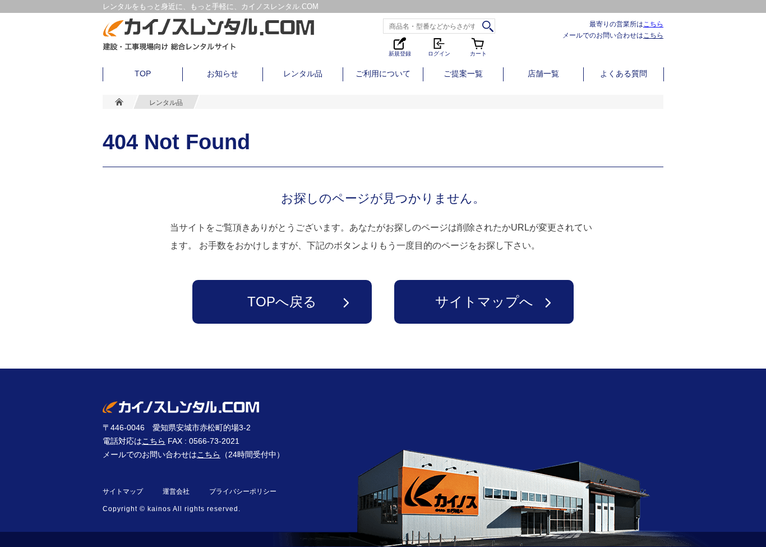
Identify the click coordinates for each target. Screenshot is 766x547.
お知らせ (222, 73)
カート (479, 46)
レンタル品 (302, 73)
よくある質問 (623, 73)
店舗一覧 (543, 73)
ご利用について (383, 73)
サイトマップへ (484, 301)
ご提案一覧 (463, 73)
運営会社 (176, 491)
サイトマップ (123, 491)
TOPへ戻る (282, 301)
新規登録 (400, 52)
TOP (143, 73)
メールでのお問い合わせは (612, 35)
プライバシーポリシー (242, 491)
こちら (653, 24)
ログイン (439, 52)
